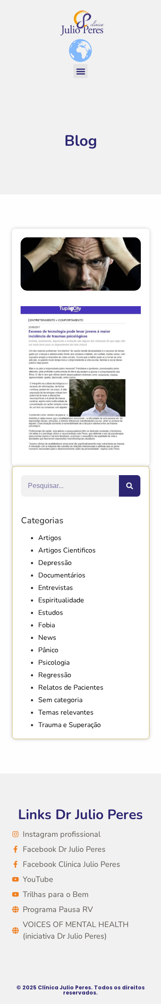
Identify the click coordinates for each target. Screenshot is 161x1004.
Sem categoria (60, 700)
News (47, 637)
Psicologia (54, 662)
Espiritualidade (61, 600)
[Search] (129, 486)
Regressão (54, 675)
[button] (80, 71)
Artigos (49, 538)
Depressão (55, 563)
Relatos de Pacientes (70, 687)
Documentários (61, 575)
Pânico (48, 650)
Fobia (46, 625)
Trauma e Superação (69, 725)
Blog (80, 141)
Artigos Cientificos (67, 550)
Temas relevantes (66, 712)
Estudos (50, 612)
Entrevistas (55, 588)
